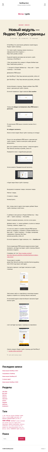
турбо (10, 355)
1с (2, 415)
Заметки (4, 395)
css (5, 417)
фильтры (4, 428)
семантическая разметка (13, 427)
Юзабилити (5, 406)
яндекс (20, 355)
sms (20, 418)
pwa (16, 418)
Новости (27, 25)
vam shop (21, 25)
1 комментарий (34, 38)
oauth (21, 417)
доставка (6, 422)
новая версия (5, 424)
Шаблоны (4, 404)
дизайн (3, 422)
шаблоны (8, 428)
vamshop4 (18, 420)
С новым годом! (6, 379)
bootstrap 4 (17, 415)
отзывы (12, 425)
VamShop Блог (24, 3)
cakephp (21, 415)
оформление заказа (17, 425)
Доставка (4, 393)
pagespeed (4, 418)
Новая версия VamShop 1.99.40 (10, 382)
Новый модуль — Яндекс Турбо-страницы (24, 31)
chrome (3, 417)
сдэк (7, 427)
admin (16, 38)
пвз (21, 425)
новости (10, 424)
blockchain (12, 415)
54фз (4, 415)
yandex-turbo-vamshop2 (15, 351)
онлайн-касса (22, 424)
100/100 (7, 415)
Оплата (4, 400)
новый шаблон (16, 424)
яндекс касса (22, 428)
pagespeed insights (11, 418)
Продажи (4, 402)
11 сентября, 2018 (24, 38)
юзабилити (13, 428)
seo (18, 418)
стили (22, 427)
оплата (9, 425)
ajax (9, 415)
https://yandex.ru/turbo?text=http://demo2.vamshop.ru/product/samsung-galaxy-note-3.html (22, 255)
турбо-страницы (14, 355)
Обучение (4, 398)
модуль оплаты (17, 422)
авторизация (22, 420)
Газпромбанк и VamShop (8, 373)
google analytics (16, 417)
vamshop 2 (13, 420)
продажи (4, 427)
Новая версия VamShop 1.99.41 (10, 370)
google (12, 417)
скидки (20, 427)
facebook (8, 417)
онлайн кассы (5, 425)
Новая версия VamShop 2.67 (9, 376)
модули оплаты (11, 422)
